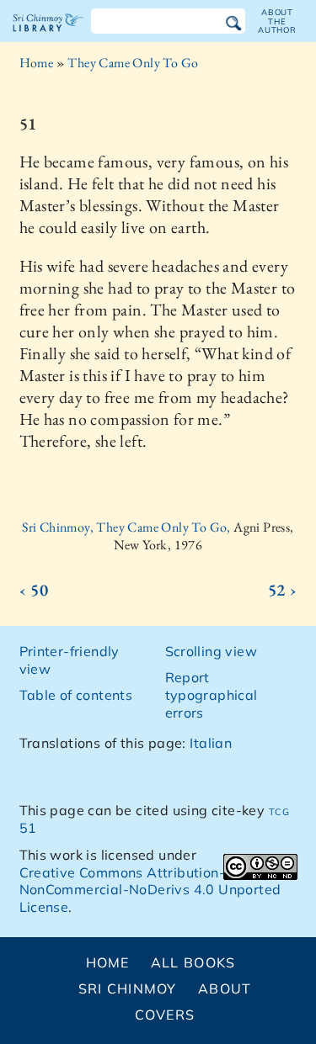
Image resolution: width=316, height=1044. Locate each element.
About (224, 988)
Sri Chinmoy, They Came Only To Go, (127, 527)
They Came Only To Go (132, 63)
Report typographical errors (211, 695)
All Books (193, 962)
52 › (282, 590)
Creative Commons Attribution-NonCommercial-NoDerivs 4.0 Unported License (150, 890)
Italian (211, 742)
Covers (165, 1014)
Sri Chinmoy (127, 988)
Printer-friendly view (69, 660)
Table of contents (76, 694)
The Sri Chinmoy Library (48, 37)
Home (36, 63)
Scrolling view (211, 651)
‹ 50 (34, 590)
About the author (277, 21)
